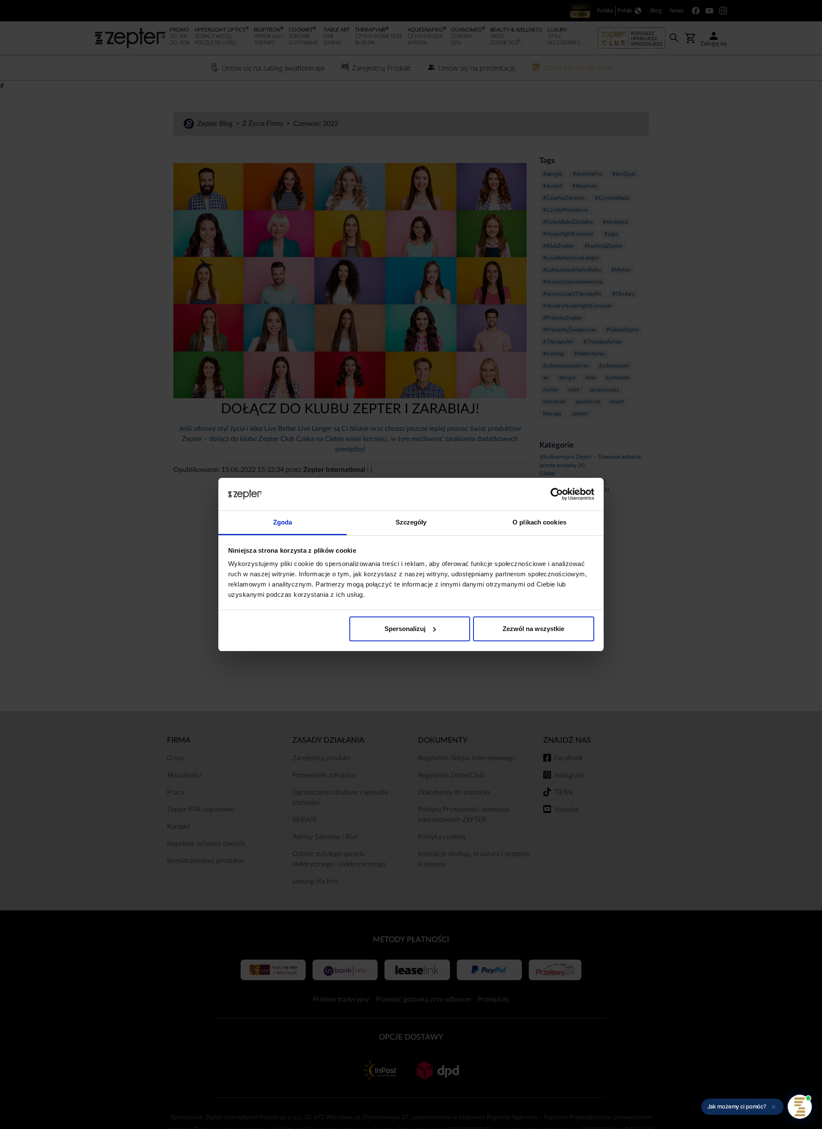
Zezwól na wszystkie (533, 628)
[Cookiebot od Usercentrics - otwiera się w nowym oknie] (556, 494)
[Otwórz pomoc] (800, 1107)
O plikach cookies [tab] (539, 522)
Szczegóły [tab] (411, 522)
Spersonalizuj (405, 628)
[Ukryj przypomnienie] (773, 1107)
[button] (742, 1107)
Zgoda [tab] (282, 522)
